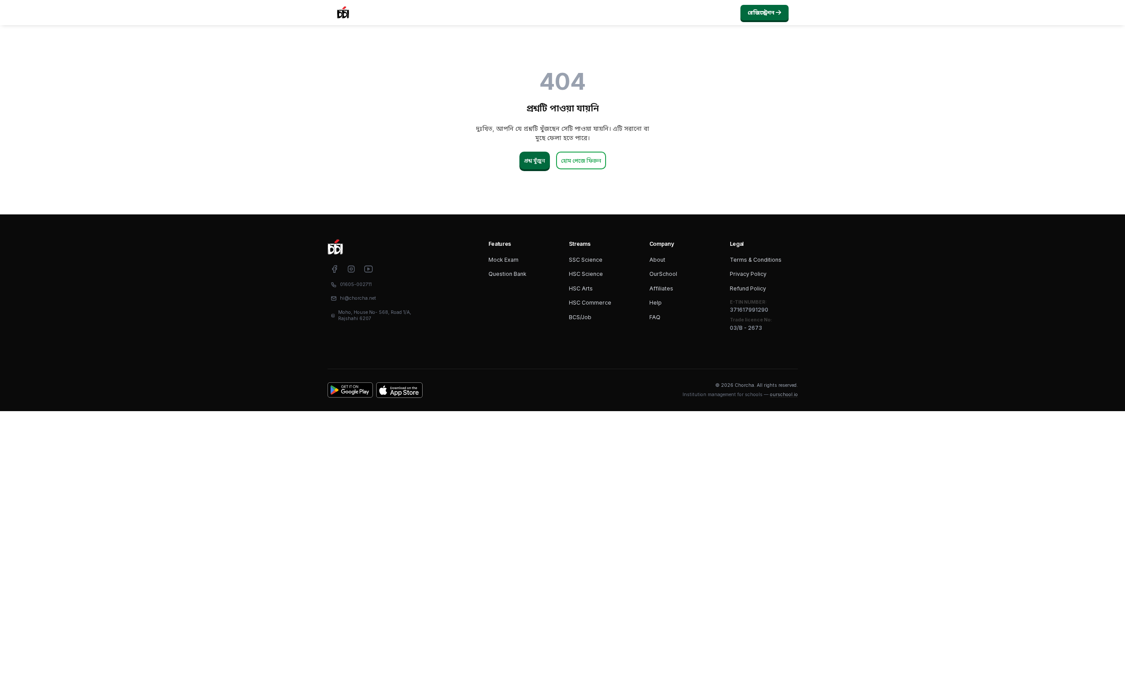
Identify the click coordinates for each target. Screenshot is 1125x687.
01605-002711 (356, 284)
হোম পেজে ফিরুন (581, 160)
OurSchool (663, 274)
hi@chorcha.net (358, 298)
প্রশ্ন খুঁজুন (534, 160)
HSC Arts (581, 288)
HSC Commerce (590, 302)
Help (655, 302)
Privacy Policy (748, 274)
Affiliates (661, 288)
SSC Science (586, 259)
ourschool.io (784, 394)
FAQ (654, 317)
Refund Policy (748, 288)
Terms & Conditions (756, 259)
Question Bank (507, 274)
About (657, 259)
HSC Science (586, 274)
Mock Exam (503, 259)
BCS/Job (580, 317)
